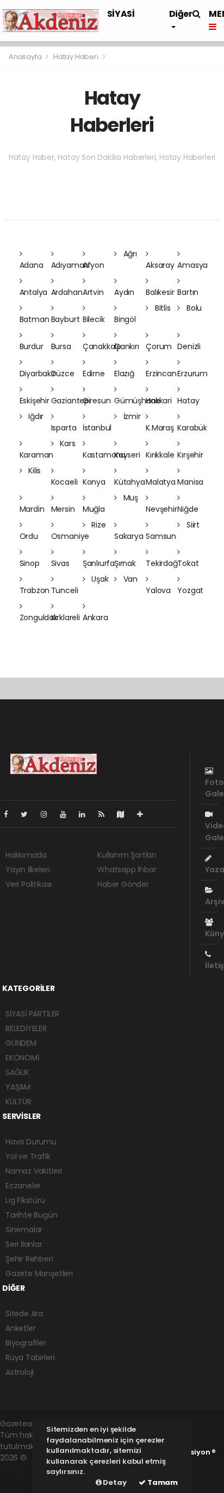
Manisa (190, 482)
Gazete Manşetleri (39, 1273)
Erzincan (161, 373)
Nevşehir (161, 509)
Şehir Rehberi (29, 1258)
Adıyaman (70, 265)
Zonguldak (39, 617)
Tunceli (64, 590)
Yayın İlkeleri (27, 869)
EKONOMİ (22, 1057)
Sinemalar (23, 1229)
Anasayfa (26, 57)
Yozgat (190, 590)
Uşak (99, 579)
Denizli (189, 346)
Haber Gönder (123, 884)
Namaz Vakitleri (33, 1171)
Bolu (193, 308)
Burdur (31, 346)
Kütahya (129, 482)
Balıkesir (160, 292)
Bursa (61, 346)
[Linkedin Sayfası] (86, 814)
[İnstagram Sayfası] (48, 814)
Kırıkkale (160, 454)
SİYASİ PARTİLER (32, 1013)
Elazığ (124, 373)
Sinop (30, 563)
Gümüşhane (137, 400)
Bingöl (125, 319)
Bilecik (94, 319)
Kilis (33, 470)
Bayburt (65, 319)
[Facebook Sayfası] (10, 814)
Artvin (93, 292)
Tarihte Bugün (31, 1214)
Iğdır (34, 416)
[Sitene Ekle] (144, 814)
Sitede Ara (24, 1313)
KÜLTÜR (18, 1101)
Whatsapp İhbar (126, 869)
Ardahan (67, 292)
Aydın (124, 292)
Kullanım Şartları (126, 855)
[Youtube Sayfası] (67, 814)
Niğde (187, 509)
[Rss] (105, 814)
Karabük (192, 427)
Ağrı (129, 253)
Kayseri (127, 454)
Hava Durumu (31, 1141)
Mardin (32, 509)
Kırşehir (190, 454)
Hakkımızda (26, 855)
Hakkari (159, 400)
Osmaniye (70, 536)
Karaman (37, 454)
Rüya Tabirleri (29, 1357)
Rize (98, 524)
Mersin (63, 509)
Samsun (161, 536)
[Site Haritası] (125, 814)
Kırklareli (65, 617)
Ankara (95, 617)
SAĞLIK (17, 1072)
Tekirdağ (161, 563)
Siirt (192, 524)
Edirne (94, 373)
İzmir (131, 416)
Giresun (97, 400)
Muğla (94, 509)
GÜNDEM (20, 1043)
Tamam (162, 1482)
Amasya (192, 265)
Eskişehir (34, 400)
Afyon (93, 265)
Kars (66, 443)
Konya (94, 482)
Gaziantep (70, 400)
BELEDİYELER (26, 1028)
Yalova (158, 590)
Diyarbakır (37, 373)
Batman (34, 319)
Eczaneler (23, 1185)
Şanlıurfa (99, 563)
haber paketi (23, 1469)
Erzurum (192, 373)
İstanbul (97, 427)
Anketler (20, 1328)
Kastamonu (104, 454)
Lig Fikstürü (25, 1200)
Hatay (188, 400)
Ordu (29, 536)
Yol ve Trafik (28, 1156)
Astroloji (19, 1372)
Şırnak (125, 563)
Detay (114, 1482)
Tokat (187, 563)
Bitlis (161, 308)
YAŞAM (17, 1087)
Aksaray (160, 265)
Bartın (187, 292)
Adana (31, 265)
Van (129, 579)
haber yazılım (24, 1480)
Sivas (60, 563)
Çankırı (126, 346)
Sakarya (129, 536)
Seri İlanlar (23, 1244)
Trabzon (35, 590)
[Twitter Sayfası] (28, 814)
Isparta (64, 427)
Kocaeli (64, 482)
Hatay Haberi (75, 57)
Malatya (161, 482)
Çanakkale (102, 346)
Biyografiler (25, 1342)
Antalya (34, 292)
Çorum (159, 346)
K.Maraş (160, 427)
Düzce (62, 373)
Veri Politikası (28, 884)
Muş (129, 497)
